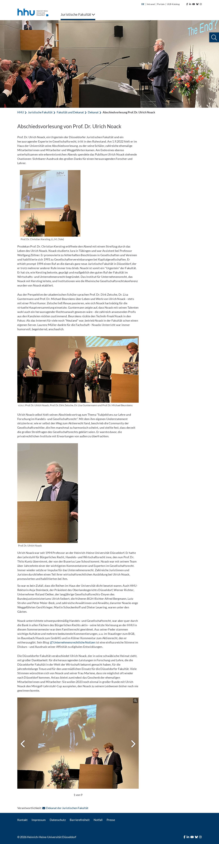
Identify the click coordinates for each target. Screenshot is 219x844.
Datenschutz (58, 820)
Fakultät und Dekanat (70, 112)
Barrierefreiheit (79, 820)
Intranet (151, 4)
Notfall (98, 820)
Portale (160, 4)
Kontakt (22, 820)
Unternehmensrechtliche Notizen (74, 642)
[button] (214, 37)
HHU (20, 112)
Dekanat (93, 112)
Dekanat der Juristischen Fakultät (67, 808)
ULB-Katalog (173, 4)
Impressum (39, 820)
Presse (111, 820)
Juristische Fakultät (40, 112)
